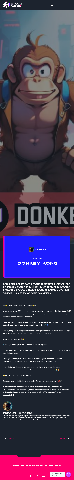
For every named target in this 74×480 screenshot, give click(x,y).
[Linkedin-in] (43, 476)
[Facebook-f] (30, 476)
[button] (52, 5)
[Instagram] (37, 476)
